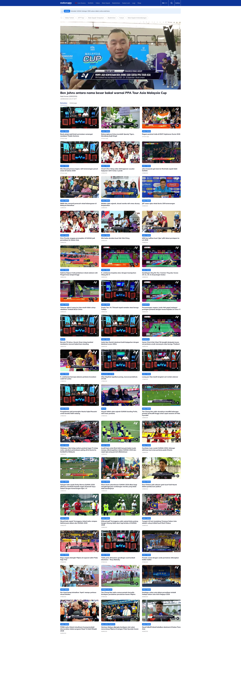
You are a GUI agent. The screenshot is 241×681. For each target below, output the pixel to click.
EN (166, 3)
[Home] (66, 3)
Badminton (116, 3)
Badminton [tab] (112, 18)
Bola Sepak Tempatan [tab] (96, 18)
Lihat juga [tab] (73, 103)
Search (172, 3)
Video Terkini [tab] (69, 18)
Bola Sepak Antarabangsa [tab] (137, 18)
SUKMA (90, 3)
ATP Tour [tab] (81, 18)
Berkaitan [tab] (63, 103)
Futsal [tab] (121, 18)
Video (98, 3)
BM (163, 3)
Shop (139, 3)
